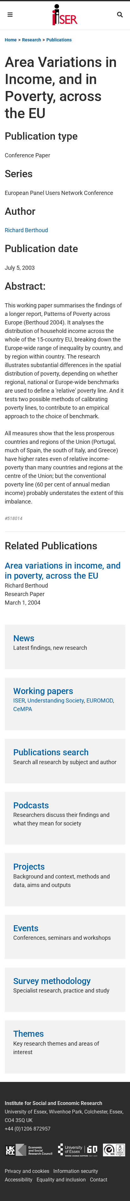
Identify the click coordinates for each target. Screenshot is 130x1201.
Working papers (43, 691)
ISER (19, 700)
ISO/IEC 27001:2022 (114, 1150)
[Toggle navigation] (10, 15)
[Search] (120, 15)
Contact (98, 1180)
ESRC (28, 1150)
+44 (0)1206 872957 (27, 1129)
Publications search (51, 752)
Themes (28, 1034)
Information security (75, 1171)
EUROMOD (99, 700)
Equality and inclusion (61, 1180)
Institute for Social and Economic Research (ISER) (65, 15)
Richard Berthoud (26, 230)
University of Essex (77, 1150)
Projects (29, 867)
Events (25, 928)
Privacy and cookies (27, 1171)
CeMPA (22, 709)
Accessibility (18, 1180)
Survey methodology (52, 981)
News (23, 638)
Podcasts (31, 805)
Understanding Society (55, 700)
